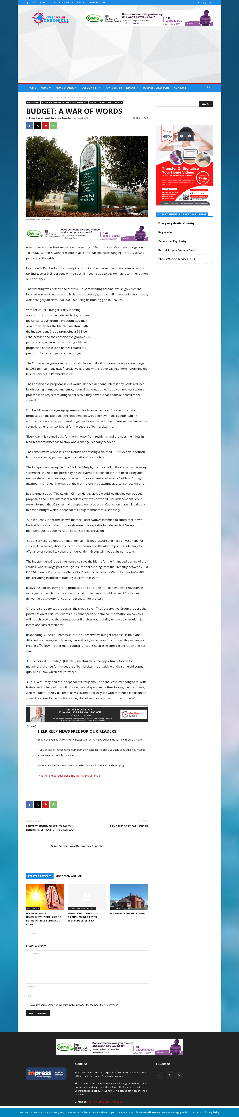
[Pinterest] (45, 125)
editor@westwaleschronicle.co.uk (105, 1101)
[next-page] (34, 931)
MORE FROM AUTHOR (69, 876)
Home (32, 87)
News (44, 87)
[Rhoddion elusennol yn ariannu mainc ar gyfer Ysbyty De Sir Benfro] (87, 897)
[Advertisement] (119, 57)
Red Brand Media (127, 1072)
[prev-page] (28, 931)
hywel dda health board (82, 908)
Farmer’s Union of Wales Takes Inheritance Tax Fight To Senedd (50, 827)
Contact (180, 87)
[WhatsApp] (53, 125)
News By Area (65, 87)
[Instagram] (204, 2)
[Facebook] (198, 2)
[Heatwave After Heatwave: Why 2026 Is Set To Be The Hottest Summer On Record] (45, 897)
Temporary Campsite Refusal (128, 913)
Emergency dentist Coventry (176, 223)
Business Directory (156, 87)
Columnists (90, 87)
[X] (210, 2)
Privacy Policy (212, 1112)
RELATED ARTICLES (39, 876)
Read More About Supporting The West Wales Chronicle (69, 775)
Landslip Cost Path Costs (129, 826)
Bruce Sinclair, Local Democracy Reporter (70, 97)
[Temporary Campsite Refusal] (129, 897)
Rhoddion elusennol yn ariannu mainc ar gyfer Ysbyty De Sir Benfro (83, 917)
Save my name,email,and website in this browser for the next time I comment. (74, 1004)
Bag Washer (166, 232)
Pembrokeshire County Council (106, 102)
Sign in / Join (97, 2)
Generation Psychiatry (172, 241)
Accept (197, 1112)
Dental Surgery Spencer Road (176, 250)
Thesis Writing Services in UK (176, 259)
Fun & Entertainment (120, 87)
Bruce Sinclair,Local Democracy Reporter (77, 846)
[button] (209, 88)
